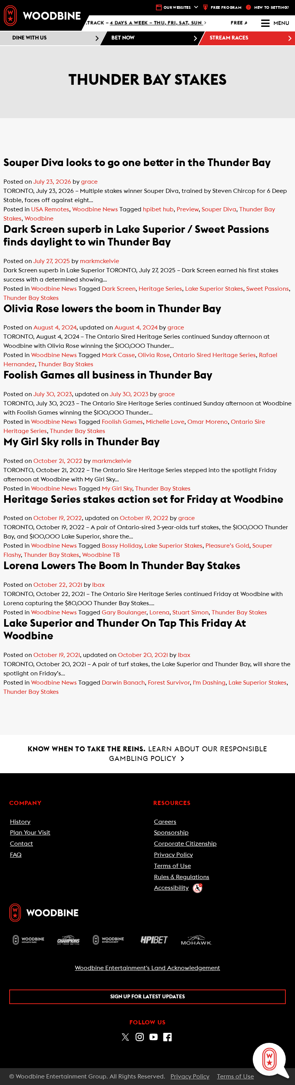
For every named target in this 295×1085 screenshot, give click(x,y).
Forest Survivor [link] (169, 683)
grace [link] (89, 182)
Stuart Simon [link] (190, 612)
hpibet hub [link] (158, 209)
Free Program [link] (226, 8)
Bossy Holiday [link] (121, 546)
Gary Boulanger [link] (124, 612)
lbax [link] (98, 585)
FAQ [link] (16, 855)
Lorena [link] (159, 612)
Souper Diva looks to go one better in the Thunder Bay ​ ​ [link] (139, 162)
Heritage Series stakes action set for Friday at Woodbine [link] (143, 499)
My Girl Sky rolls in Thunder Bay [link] (81, 441)
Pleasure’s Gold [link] (227, 546)
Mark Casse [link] (118, 355)
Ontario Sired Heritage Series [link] (214, 355)
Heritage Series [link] (160, 289)
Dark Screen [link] (119, 289)
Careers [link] (165, 822)
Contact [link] (21, 844)
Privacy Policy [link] (173, 855)
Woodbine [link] (39, 219)
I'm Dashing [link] (209, 683)
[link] (42, 15)
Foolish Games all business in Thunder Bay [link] (111, 375)
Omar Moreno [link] (207, 422)
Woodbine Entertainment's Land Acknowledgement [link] (147, 968)
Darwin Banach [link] (123, 683)
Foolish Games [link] (122, 422)
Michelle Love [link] (165, 422)
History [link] (20, 822)
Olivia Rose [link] (154, 355)
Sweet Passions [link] (267, 289)
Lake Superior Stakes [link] (214, 289)
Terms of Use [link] (172, 866)
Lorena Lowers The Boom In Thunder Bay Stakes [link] (121, 565)
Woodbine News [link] (95, 209)
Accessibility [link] (171, 888)
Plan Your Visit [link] (30, 833)
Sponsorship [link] (171, 833)
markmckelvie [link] (99, 261)
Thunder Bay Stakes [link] (31, 298)
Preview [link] (188, 209)
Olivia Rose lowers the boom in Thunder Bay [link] (112, 308)
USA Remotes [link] (50, 209)
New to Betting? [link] (271, 8)
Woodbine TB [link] (101, 555)
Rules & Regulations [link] (181, 877)
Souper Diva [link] (219, 209)
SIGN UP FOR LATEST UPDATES (147, 996)
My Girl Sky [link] (117, 489)
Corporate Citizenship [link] (185, 844)
